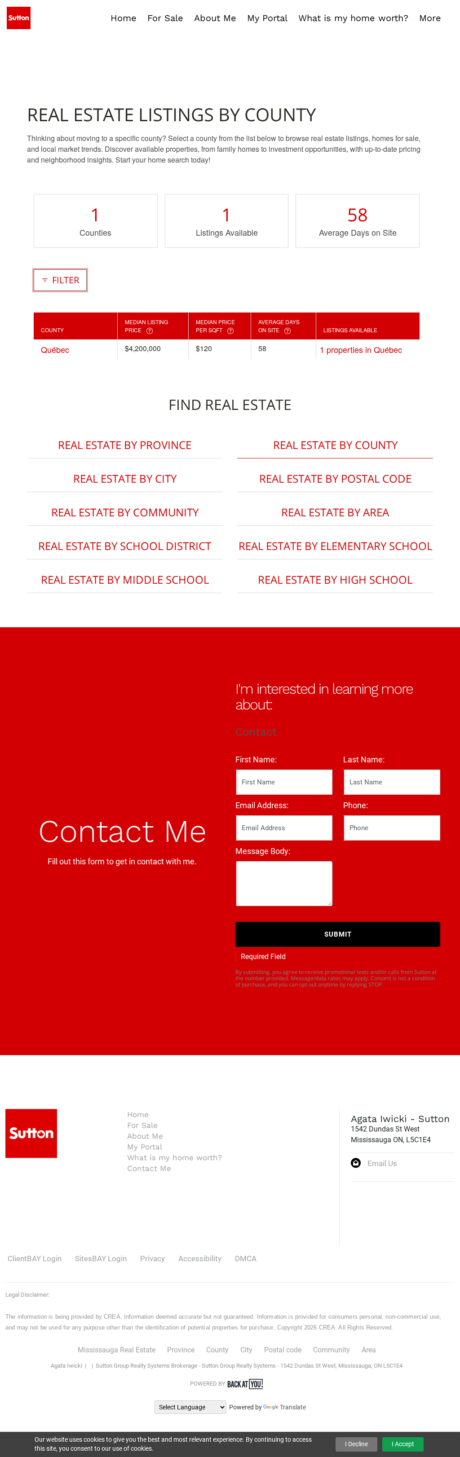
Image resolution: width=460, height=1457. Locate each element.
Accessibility (199, 1258)
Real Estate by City (125, 478)
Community (331, 1350)
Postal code (282, 1350)
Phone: (355, 805)
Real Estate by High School (335, 579)
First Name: (256, 759)
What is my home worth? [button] (353, 18)
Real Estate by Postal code (335, 478)
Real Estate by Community (125, 512)
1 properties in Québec (361, 349)
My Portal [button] (267, 18)
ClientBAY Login (35, 1258)
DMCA (246, 1258)
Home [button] (124, 18)
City (246, 1350)
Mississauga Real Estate (116, 1350)
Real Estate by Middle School (125, 579)
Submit (338, 934)
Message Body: (262, 851)
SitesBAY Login (101, 1258)
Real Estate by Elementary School (335, 545)
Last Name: (364, 759)
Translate (293, 1407)
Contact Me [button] (149, 1168)
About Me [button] (215, 18)
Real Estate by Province (124, 444)
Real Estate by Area (335, 512)
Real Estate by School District (124, 545)
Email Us (382, 1163)
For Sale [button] (165, 18)
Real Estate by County (335, 444)
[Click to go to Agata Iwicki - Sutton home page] (19, 17)
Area (369, 1350)
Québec (55, 349)
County (217, 1350)
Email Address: (261, 805)
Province (181, 1350)
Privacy (152, 1258)
